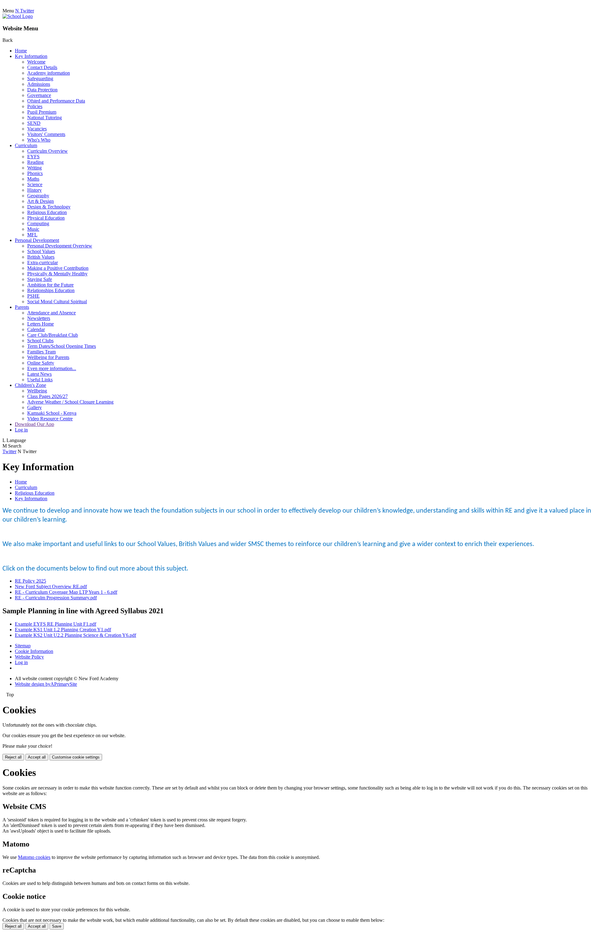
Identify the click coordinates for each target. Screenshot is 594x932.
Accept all (37, 757)
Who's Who (38, 139)
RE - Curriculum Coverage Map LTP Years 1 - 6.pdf (66, 592)
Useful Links (40, 379)
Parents (22, 307)
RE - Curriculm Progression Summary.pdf (56, 597)
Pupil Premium (41, 112)
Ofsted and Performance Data (56, 100)
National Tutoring (44, 117)
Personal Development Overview (59, 245)
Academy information (48, 73)
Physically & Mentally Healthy (57, 273)
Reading (35, 162)
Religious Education (47, 212)
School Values (41, 251)
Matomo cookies (34, 857)
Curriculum (26, 145)
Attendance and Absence (51, 312)
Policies (34, 106)
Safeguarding (40, 78)
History (34, 190)
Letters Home (40, 323)
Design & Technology (49, 206)
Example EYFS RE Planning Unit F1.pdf (55, 624)
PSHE (33, 296)
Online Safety (40, 362)
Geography (38, 195)
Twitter (9, 451)
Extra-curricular (42, 262)
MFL (32, 234)
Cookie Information (34, 651)
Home (21, 50)
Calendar (36, 329)
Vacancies (37, 128)
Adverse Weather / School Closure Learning (70, 402)
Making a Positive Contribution (57, 268)
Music (33, 229)
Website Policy (29, 656)
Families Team (41, 351)
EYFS (33, 156)
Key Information (31, 56)
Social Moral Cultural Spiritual (57, 301)
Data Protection (42, 89)
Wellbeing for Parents (48, 357)
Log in (21, 429)
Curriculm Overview (47, 151)
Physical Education (46, 218)
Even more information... (51, 368)
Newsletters (38, 318)
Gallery (34, 407)
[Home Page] (17, 16)
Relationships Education (51, 290)
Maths (33, 179)
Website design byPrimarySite (46, 684)
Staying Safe (39, 279)
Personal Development (37, 240)
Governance (39, 95)
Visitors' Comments (46, 134)
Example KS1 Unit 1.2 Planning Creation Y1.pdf (63, 629)
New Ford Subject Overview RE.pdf (51, 586)
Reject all (13, 757)
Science (34, 184)
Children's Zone (30, 385)
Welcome (36, 61)
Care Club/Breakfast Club (52, 335)
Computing (38, 223)
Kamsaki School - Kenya (51, 413)
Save (56, 926)
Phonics (35, 173)
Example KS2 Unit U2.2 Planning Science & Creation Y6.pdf (75, 635)
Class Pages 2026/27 (47, 396)
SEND (34, 123)
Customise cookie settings (76, 757)
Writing (34, 167)
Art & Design (40, 201)
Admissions (38, 84)
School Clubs (40, 340)
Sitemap (23, 645)
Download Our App (34, 424)
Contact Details (42, 67)
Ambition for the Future (50, 284)
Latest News (39, 374)
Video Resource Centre (50, 418)
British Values (40, 257)
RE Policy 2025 (30, 581)
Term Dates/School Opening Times (61, 346)
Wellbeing (37, 390)
